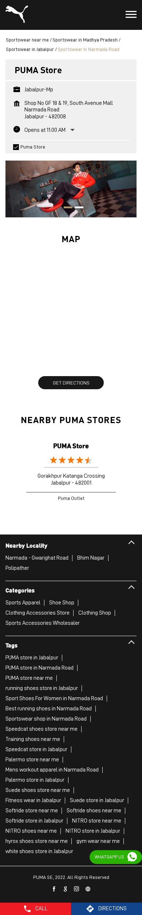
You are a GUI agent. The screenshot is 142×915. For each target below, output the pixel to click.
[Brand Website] (88, 889)
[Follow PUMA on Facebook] (54, 889)
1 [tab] (65, 208)
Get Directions (71, 382)
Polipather (17, 568)
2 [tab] (76, 208)
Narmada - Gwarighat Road (36, 558)
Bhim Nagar (90, 558)
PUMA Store (71, 445)
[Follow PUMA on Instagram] (77, 889)
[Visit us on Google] (65, 889)
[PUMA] (16, 14)
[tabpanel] (71, 185)
